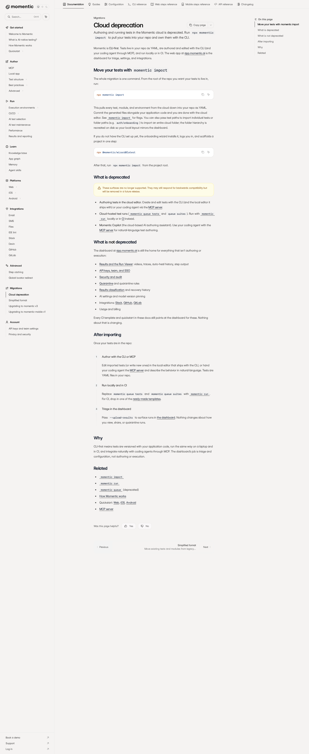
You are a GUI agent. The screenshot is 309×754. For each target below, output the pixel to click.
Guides (96, 4)
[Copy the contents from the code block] (202, 94)
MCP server (155, 207)
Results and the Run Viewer (116, 264)
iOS (123, 502)
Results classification (111, 290)
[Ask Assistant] (208, 94)
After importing (266, 41)
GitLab (138, 302)
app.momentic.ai (195, 53)
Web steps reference (166, 4)
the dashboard (166, 417)
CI (123, 218)
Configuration (116, 4)
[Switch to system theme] (38, 7)
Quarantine (106, 283)
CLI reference (139, 4)
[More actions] (211, 25)
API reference (226, 4)
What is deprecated (268, 30)
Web (116, 502)
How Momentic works (112, 496)
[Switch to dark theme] (46, 7)
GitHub (128, 302)
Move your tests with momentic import (278, 24)
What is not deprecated (270, 35)
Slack (118, 302)
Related (262, 52)
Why (260, 47)
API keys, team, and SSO (114, 270)
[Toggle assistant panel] (46, 17)
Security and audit (110, 277)
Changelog (247, 4)
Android (131, 502)
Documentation (75, 4)
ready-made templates (147, 399)
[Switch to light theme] (42, 7)
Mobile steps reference (198, 4)
